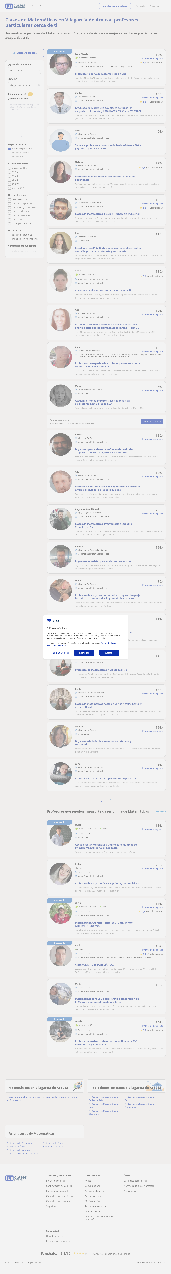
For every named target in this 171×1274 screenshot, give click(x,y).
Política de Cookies (109, 643)
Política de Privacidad (56, 645)
